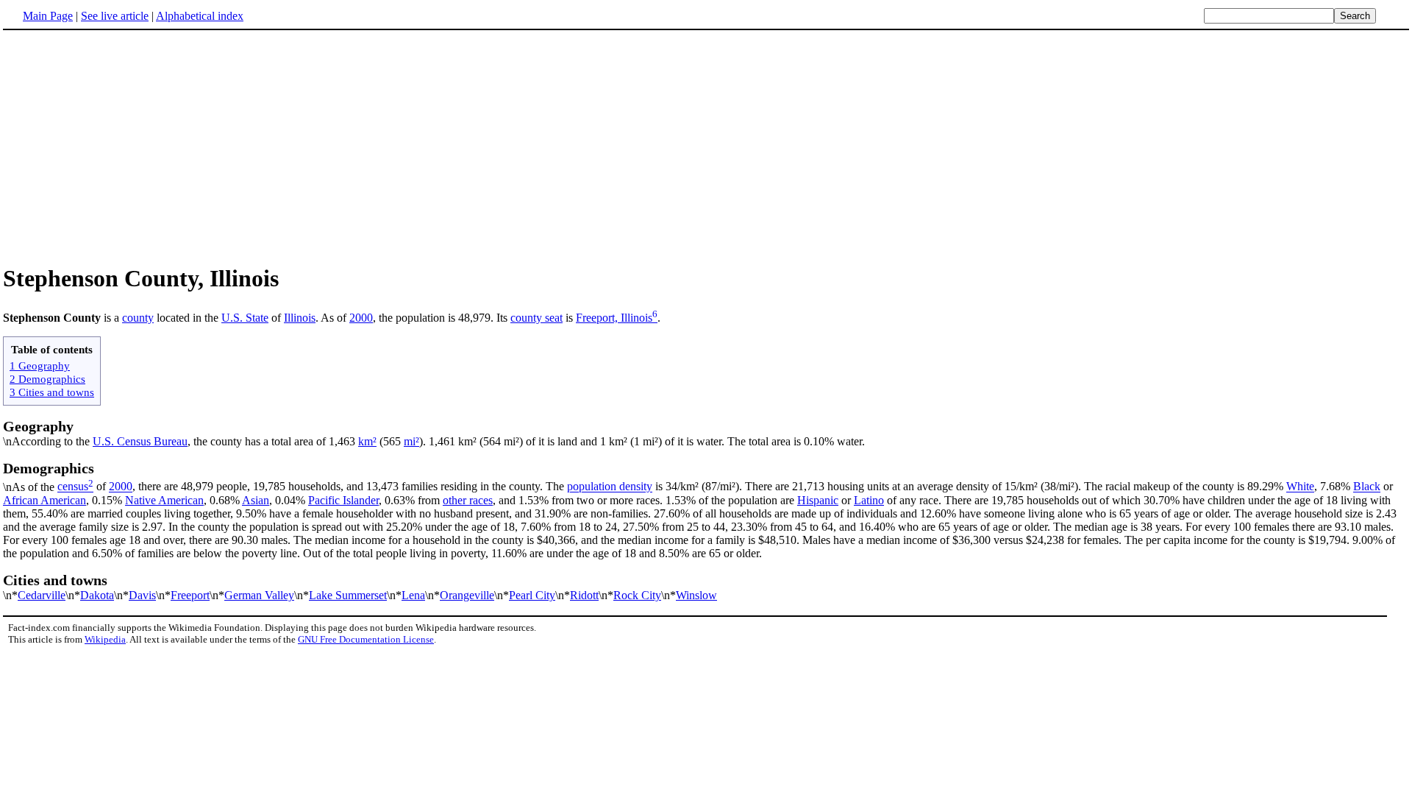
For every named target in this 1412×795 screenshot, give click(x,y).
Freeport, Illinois (614, 317)
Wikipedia (105, 639)
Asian (255, 500)
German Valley (259, 595)
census (72, 487)
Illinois (299, 317)
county (138, 317)
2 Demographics (47, 378)
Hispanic (817, 500)
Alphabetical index (199, 16)
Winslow (696, 595)
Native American (164, 500)
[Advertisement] (706, 146)
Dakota (97, 595)
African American (44, 500)
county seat (536, 317)
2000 (361, 317)
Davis (142, 595)
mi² (411, 441)
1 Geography (40, 365)
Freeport (190, 595)
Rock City (637, 595)
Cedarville (41, 595)
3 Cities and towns (52, 392)
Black (1366, 487)
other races (468, 500)
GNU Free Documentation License (366, 639)
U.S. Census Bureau (140, 441)
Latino (869, 500)
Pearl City (532, 595)
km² (367, 441)
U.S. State (244, 317)
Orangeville (467, 595)
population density (609, 487)
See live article (115, 16)
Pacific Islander (343, 500)
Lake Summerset (348, 595)
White (1300, 487)
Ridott (584, 595)
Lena (413, 595)
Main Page (48, 16)
